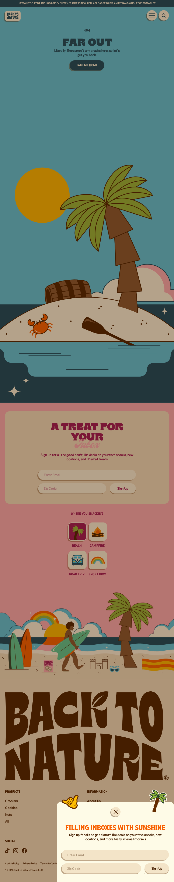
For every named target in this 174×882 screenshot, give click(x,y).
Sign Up (156, 868)
